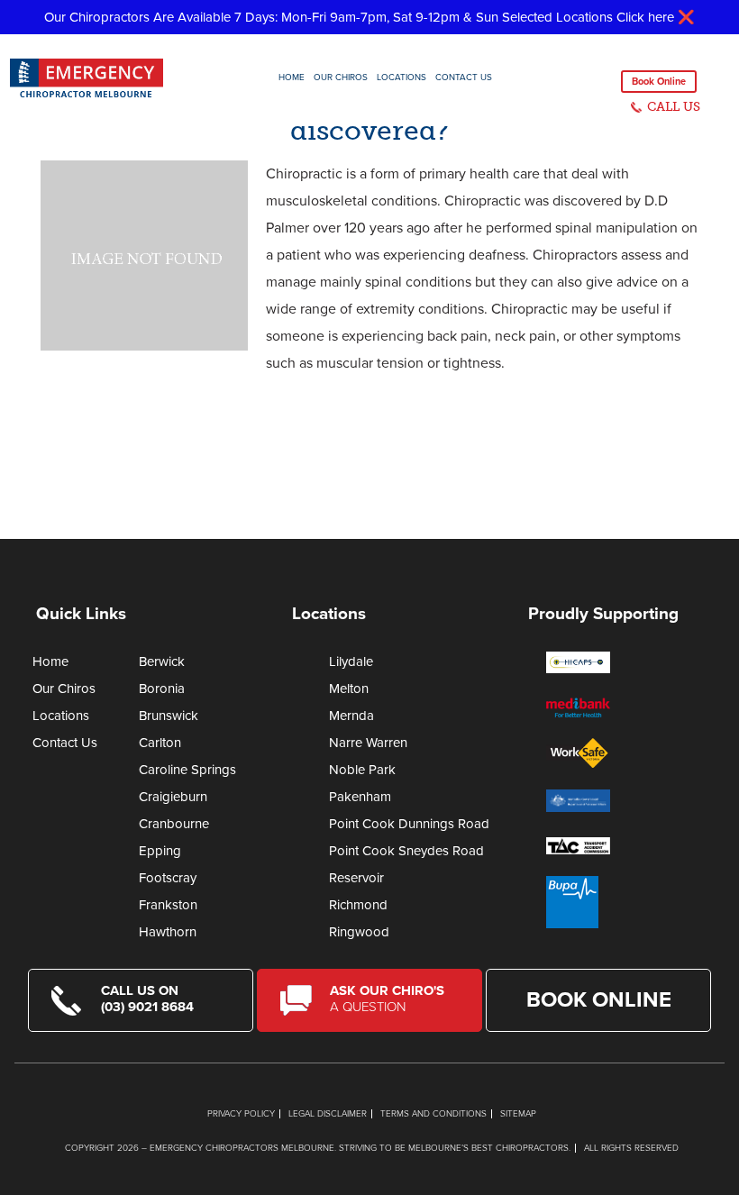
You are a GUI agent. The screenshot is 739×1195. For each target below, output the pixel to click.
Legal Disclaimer (327, 1113)
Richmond (358, 905)
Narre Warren (368, 742)
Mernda (351, 715)
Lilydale (351, 661)
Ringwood (359, 932)
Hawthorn (167, 932)
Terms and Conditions (433, 1113)
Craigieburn (173, 797)
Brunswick (168, 715)
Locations (401, 77)
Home (291, 77)
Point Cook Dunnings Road (409, 824)
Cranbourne (174, 824)
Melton (349, 688)
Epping (160, 851)
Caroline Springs (187, 770)
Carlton (160, 742)
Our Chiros (341, 77)
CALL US (673, 106)
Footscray (167, 878)
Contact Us (463, 77)
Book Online (659, 81)
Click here (645, 17)
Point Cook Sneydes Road (406, 851)
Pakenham (360, 797)
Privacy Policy (241, 1113)
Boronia (162, 688)
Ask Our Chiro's (387, 998)
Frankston (168, 905)
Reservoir (356, 878)
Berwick (162, 661)
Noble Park (362, 770)
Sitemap (518, 1113)
